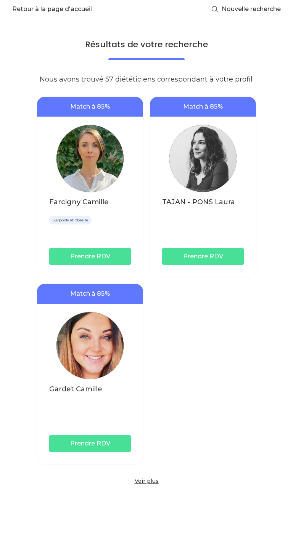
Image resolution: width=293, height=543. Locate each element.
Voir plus (147, 480)
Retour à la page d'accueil (52, 9)
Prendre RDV (90, 256)
